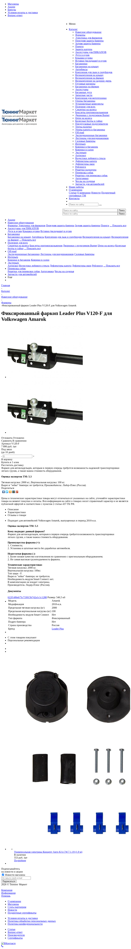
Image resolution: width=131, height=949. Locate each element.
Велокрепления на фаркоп (89, 78)
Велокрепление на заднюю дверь (93, 80)
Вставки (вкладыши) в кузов (91, 60)
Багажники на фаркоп (87, 86)
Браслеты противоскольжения (91, 112)
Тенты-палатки (83, 126)
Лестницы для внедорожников (92, 138)
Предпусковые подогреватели (91, 124)
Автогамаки (82, 178)
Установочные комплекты (89, 103)
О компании (84, 192)
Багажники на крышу (87, 66)
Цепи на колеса (83, 118)
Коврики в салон (84, 149)
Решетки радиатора (85, 169)
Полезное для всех (85, 106)
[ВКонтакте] (3, 492)
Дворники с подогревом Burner (92, 115)
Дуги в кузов (82, 55)
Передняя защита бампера (89, 40)
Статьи (73, 192)
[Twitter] (7, 492)
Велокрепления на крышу (89, 75)
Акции (11, 219)
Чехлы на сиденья (85, 181)
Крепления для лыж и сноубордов (93, 72)
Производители (16, 935)
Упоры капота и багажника (90, 129)
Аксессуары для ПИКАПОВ (90, 52)
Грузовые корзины (85, 83)
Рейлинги (80, 167)
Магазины (13, 904)
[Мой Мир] (13, 492)
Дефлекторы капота (86, 161)
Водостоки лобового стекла (90, 158)
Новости (96, 192)
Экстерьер (80, 152)
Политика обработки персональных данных (32, 921)
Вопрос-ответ (15, 932)
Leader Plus (58, 628)
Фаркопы (80, 35)
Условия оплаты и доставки (23, 918)
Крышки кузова (83, 58)
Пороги (79, 46)
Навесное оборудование (88, 32)
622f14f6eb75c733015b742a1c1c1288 (27, 597)
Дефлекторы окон (85, 164)
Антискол (80, 155)
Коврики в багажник (86, 146)
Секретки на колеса (85, 109)
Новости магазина (14, 874)
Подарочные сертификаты (22, 912)
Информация (8, 893)
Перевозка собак (84, 172)
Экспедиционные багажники (91, 135)
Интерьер (80, 144)
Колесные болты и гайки (88, 121)
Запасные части (83, 95)
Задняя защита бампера (87, 43)
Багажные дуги (83, 92)
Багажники (81, 63)
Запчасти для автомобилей (89, 184)
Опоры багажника (85, 101)
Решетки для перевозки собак (91, 175)
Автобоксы (81, 69)
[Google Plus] (17, 492)
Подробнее (20, 860)
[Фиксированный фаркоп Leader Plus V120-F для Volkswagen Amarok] (45, 377)
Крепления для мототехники (91, 98)
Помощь (5, 896)
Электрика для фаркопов (88, 37)
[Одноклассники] (10, 492)
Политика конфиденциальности (25, 924)
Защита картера (83, 49)
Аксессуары (81, 89)
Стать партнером (17, 907)
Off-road (79, 132)
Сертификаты (15, 938)
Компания (6, 890)
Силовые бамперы (85, 141)
